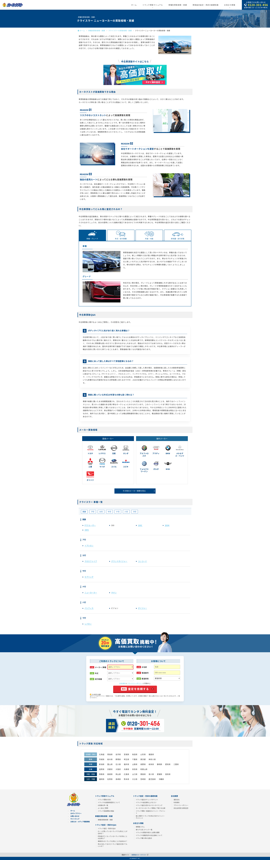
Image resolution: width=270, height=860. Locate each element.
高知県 (167, 774)
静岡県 (159, 764)
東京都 (143, 759)
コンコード (142, 561)
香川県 (151, 774)
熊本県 (126, 779)
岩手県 (118, 754)
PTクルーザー (90, 525)
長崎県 (118, 779)
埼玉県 (126, 759)
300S (87, 530)
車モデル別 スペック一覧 (144, 829)
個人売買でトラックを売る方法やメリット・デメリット (150, 817)
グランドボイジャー (119, 561)
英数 (84, 511)
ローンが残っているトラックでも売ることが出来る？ (112, 832)
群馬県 (118, 759)
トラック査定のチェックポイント (147, 799)
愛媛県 (159, 774)
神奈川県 (152, 759)
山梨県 (134, 764)
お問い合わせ (74, 816)
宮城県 (126, 754)
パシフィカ (89, 608)
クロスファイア (91, 561)
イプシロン (89, 545)
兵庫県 (126, 769)
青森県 (110, 754)
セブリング (89, 577)
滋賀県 (101, 769)
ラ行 (134, 511)
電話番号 (145, 673)
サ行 (109, 511)
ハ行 (126, 511)
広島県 (126, 774)
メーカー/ (100, 667)
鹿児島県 (152, 779)
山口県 (134, 774)
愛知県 (167, 764)
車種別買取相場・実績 (177, 5)
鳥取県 (101, 774)
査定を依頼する (135, 689)
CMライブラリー (76, 813)
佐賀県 (110, 779)
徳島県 (143, 774)
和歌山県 (143, 769)
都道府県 (145, 679)
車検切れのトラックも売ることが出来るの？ (112, 841)
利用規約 (122, 683)
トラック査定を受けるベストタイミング (149, 805)
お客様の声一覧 (103, 805)
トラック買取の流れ (104, 799)
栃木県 (110, 759)
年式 (97, 673)
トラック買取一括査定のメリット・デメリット (150, 812)
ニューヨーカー (91, 592)
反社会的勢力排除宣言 (181, 808)
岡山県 (118, 774)
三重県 (176, 764)
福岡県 (101, 779)
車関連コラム (140, 827)
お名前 (144, 667)
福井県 (126, 764)
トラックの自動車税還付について (109, 802)
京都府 (110, 769)
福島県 (151, 754)
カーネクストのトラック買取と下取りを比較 (150, 808)
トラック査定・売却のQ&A (107, 828)
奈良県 (134, 769)
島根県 (110, 774)
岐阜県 (151, 764)
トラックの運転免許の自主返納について (149, 835)
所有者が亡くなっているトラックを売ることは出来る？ (112, 837)
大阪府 (118, 769)
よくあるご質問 (103, 808)
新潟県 (101, 764)
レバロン (88, 624)
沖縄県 (161, 779)
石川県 (118, 764)
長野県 (143, 764)
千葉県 (134, 759)
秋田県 (134, 754)
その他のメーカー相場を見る (134, 490)
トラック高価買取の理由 (106, 811)
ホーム (134, 5)
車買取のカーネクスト (139, 855)
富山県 (110, 764)
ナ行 (118, 511)
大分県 (134, 779)
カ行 (101, 511)
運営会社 (177, 799)
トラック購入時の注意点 (144, 838)
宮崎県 (143, 779)
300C (140, 525)
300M (167, 525)
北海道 (101, 754)
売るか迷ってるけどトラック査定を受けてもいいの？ (112, 845)
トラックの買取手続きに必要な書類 (147, 832)
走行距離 (98, 679)
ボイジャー (142, 608)
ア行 (92, 511)
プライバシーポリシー (135, 683)
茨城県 (101, 759)
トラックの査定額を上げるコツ (146, 802)
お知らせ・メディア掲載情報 (80, 821)
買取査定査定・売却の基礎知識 (205, 5)
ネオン (114, 592)
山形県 (143, 754)
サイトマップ (74, 819)
